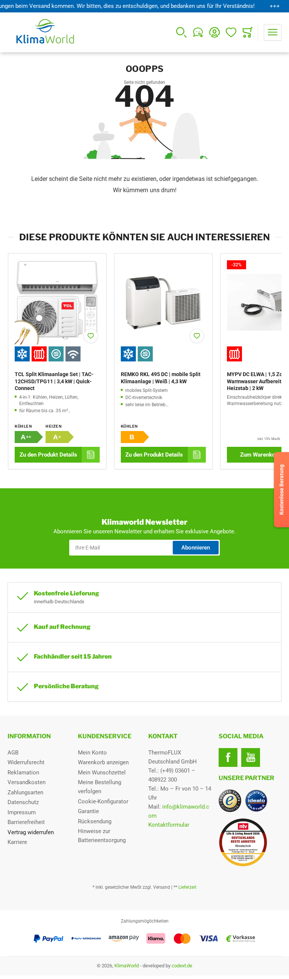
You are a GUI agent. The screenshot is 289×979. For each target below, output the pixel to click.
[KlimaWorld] (250, 839)
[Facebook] (228, 757)
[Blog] (197, 32)
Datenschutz (23, 802)
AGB (13, 752)
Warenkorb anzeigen (103, 762)
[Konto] (214, 32)
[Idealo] (256, 800)
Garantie (88, 811)
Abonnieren (195, 547)
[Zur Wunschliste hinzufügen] (91, 336)
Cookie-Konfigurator (103, 801)
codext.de (182, 965)
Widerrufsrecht (26, 762)
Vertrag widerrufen (31, 832)
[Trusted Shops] (230, 800)
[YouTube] (250, 757)
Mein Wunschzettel (102, 772)
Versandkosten (27, 782)
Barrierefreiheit (26, 822)
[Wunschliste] (231, 32)
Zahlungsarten (25, 792)
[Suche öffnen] (181, 32)
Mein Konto (92, 752)
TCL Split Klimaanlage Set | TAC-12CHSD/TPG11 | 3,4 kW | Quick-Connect (54, 381)
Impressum (22, 812)
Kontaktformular (168, 824)
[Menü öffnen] (272, 32)
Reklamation (23, 772)
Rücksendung (94, 821)
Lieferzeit (187, 887)
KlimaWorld (126, 965)
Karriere (17, 842)
